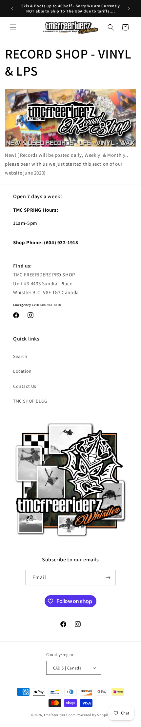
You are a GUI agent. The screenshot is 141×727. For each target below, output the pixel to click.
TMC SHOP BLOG (30, 401)
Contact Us (24, 386)
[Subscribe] (108, 577)
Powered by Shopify (94, 715)
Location (22, 371)
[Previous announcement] (12, 8)
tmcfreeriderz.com (60, 715)
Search (20, 356)
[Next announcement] (129, 8)
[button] (13, 27)
